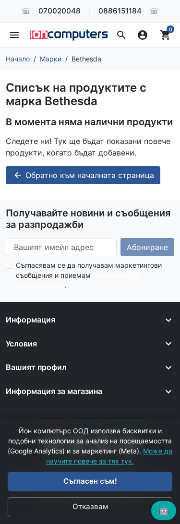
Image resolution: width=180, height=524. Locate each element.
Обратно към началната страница (83, 175)
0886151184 (120, 10)
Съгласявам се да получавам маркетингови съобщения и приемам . (89, 275)
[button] (121, 35)
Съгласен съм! (90, 481)
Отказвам (90, 506)
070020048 (59, 10)
